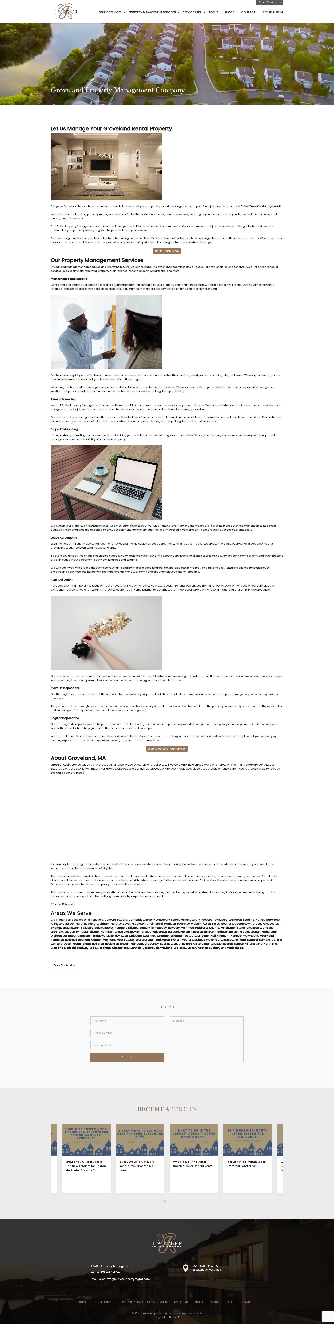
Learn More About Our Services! (167, 749)
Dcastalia (175, 1317)
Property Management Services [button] (152, 12)
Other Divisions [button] (268, 2)
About (198, 1302)
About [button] (213, 12)
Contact (248, 12)
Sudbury (214, 948)
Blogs (229, 12)
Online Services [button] (110, 12)
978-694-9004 (272, 12)
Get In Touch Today (167, 251)
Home (83, 1302)
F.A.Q (228, 1302)
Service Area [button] (192, 12)
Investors (181, 1302)
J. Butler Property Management (259, 206)
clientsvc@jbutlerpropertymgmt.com (124, 1279)
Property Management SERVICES (144, 1302)
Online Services (104, 1302)
